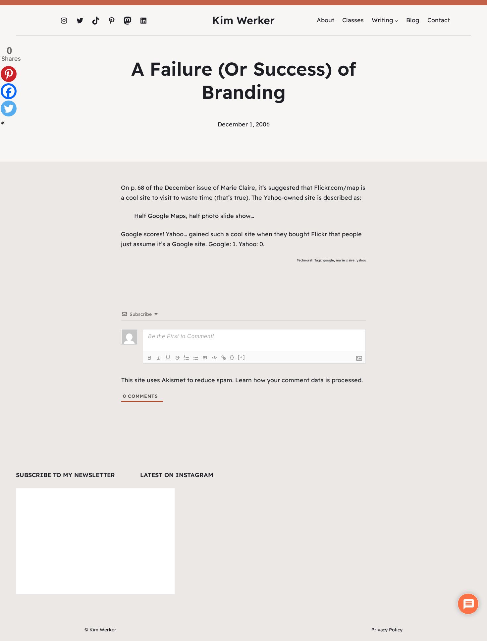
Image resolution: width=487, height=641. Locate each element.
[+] (241, 357)
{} (232, 357)
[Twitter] (9, 108)
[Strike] (177, 358)
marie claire (345, 260)
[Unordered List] (195, 358)
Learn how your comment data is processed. (299, 380)
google (328, 260)
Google (131, 234)
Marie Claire (238, 187)
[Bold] (149, 358)
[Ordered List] (186, 358)
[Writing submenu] (396, 20)
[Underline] (168, 358)
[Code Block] (214, 358)
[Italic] (158, 358)
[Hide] (2, 123)
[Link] (223, 358)
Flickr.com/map (336, 187)
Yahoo (273, 197)
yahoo (361, 260)
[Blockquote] (205, 358)
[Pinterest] (9, 74)
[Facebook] (9, 91)
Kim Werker (243, 20)
